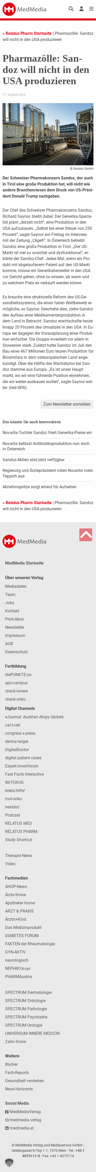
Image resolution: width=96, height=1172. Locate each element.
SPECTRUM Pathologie (26, 1008)
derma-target (16, 741)
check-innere (16, 691)
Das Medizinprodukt (23, 927)
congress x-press (20, 733)
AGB (9, 643)
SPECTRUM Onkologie (25, 1000)
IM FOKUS (14, 782)
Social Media (17, 1103)
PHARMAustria (18, 976)
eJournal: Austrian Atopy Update (34, 716)
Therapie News (18, 855)
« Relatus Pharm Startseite (27, 33)
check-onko (15, 699)
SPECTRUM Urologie (23, 1025)
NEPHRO (17, 968)
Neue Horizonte (19, 1089)
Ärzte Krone (15, 894)
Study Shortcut (18, 839)
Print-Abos (14, 619)
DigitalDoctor (17, 749)
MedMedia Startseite (24, 563)
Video (10, 863)
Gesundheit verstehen (24, 1080)
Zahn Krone (15, 1041)
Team (10, 594)
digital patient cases (23, 757)
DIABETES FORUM (22, 935)
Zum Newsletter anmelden (67, 404)
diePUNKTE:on (18, 674)
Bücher (11, 1064)
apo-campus (16, 682)
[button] (9, 1163)
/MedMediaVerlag (24, 1111)
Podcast (12, 815)
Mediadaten (16, 586)
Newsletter (14, 627)
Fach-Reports (17, 1072)
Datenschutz (16, 651)
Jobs (9, 602)
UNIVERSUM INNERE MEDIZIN (32, 1033)
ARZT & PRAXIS (19, 911)
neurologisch (16, 960)
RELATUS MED (18, 823)
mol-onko (13, 798)
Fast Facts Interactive (24, 774)
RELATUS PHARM (21, 831)
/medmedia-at (21, 1128)
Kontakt (12, 611)
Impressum (15, 635)
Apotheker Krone (20, 902)
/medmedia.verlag (24, 1119)
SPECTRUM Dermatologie (28, 992)
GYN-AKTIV (15, 952)
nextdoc (12, 807)
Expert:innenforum (21, 766)
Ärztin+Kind (15, 919)
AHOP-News (16, 886)
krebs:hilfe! (15, 790)
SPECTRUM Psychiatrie (26, 1017)
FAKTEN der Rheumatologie (30, 943)
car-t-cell (12, 725)
